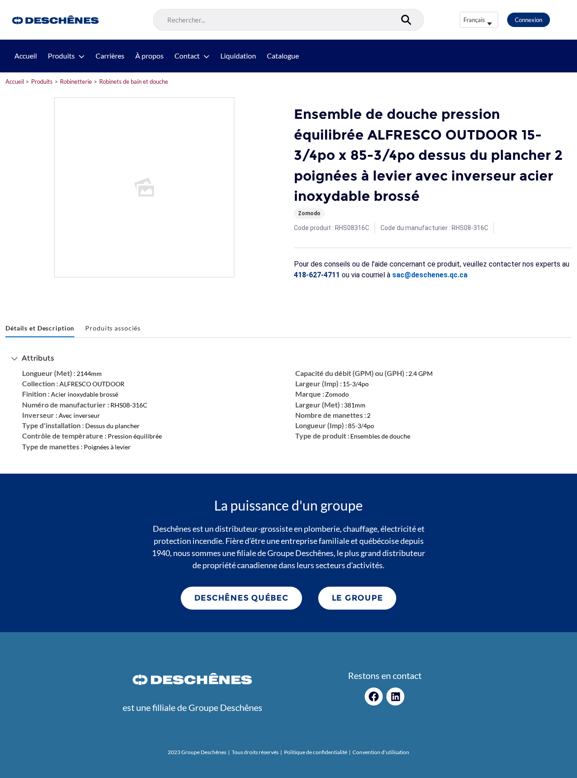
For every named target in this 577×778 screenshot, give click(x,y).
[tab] (39, 328)
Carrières (110, 56)
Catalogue (283, 56)
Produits (61, 56)
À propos (149, 56)
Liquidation (238, 56)
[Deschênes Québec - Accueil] (54, 19)
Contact (187, 56)
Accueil (25, 56)
